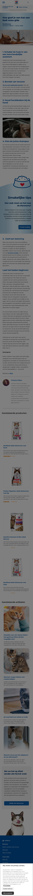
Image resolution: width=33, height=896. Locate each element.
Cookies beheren (7, 888)
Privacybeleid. (7, 885)
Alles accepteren (7, 893)
